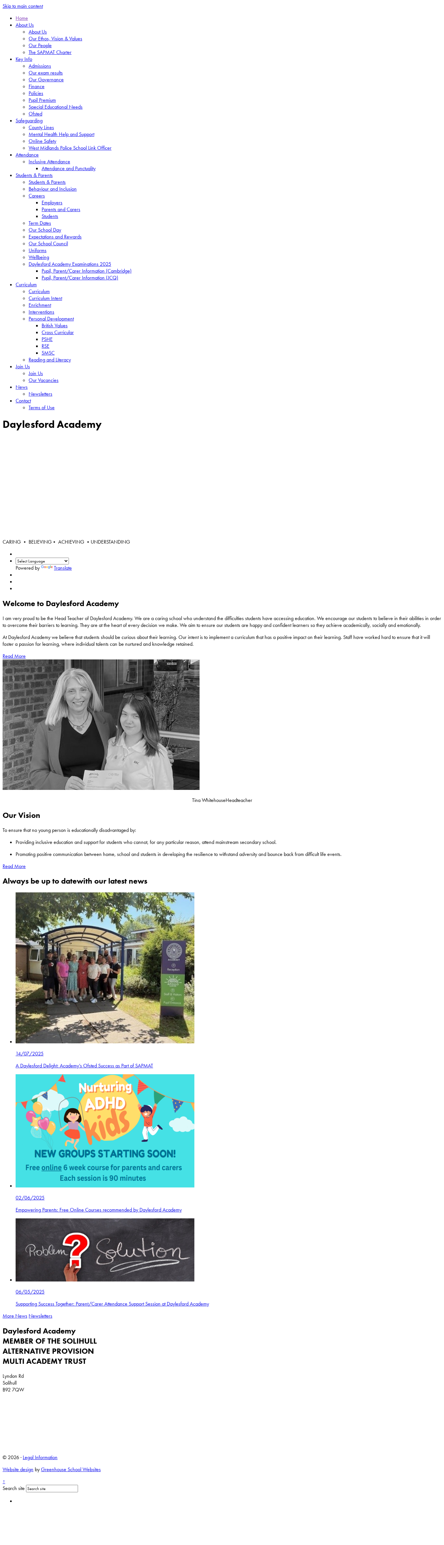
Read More (14, 656)
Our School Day (45, 229)
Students (50, 216)
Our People (40, 45)
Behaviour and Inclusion (53, 188)
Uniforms (37, 250)
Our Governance (46, 79)
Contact (23, 400)
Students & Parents (34, 175)
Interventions (41, 311)
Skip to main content (23, 6)
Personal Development (51, 318)
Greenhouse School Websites (71, 1469)
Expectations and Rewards (55, 236)
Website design (18, 1469)
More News (15, 1315)
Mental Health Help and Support (61, 134)
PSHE (47, 339)
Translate (63, 567)
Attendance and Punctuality (69, 168)
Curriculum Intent (45, 298)
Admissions (40, 65)
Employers (52, 202)
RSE (45, 346)
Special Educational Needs (56, 106)
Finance (37, 86)
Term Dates (40, 223)
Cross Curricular (58, 332)
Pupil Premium (42, 100)
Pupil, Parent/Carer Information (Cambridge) (87, 270)
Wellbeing (39, 257)
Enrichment (40, 305)
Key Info (24, 59)
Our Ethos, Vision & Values (55, 38)
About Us (25, 24)
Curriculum (26, 284)
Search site (14, 1488)
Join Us (23, 366)
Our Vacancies (44, 380)
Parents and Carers (61, 209)
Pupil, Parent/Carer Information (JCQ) (80, 277)
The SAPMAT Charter (50, 52)
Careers (37, 195)
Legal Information (40, 1457)
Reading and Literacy (50, 359)
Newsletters (40, 393)
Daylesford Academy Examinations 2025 (70, 264)
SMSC (48, 352)
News (22, 387)
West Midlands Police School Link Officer (70, 147)
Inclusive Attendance (49, 161)
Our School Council (48, 243)
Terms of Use (42, 407)
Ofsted (35, 113)
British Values (55, 325)
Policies (36, 93)
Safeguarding (29, 120)
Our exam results (46, 72)
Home (22, 18)
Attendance (27, 154)
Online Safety (42, 141)
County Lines (41, 127)
